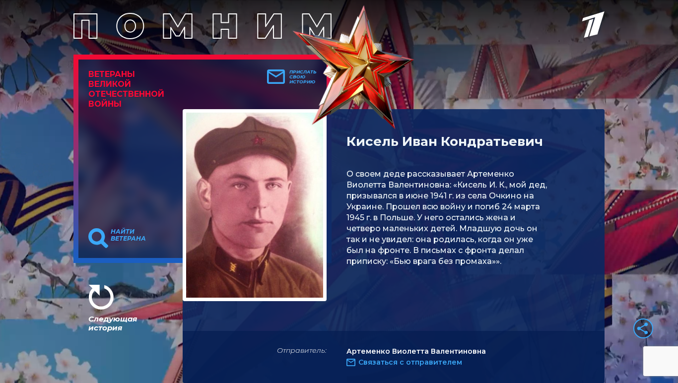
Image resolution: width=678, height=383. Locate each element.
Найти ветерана (128, 235)
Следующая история (112, 323)
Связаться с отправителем (410, 362)
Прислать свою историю (303, 76)
